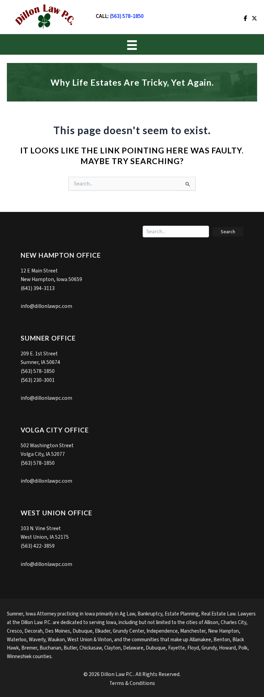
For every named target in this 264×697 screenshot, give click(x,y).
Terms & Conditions (132, 683)
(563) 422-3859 (38, 546)
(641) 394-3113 (38, 288)
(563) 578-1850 (127, 16)
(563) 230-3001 (38, 380)
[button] (227, 231)
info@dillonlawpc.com (46, 306)
